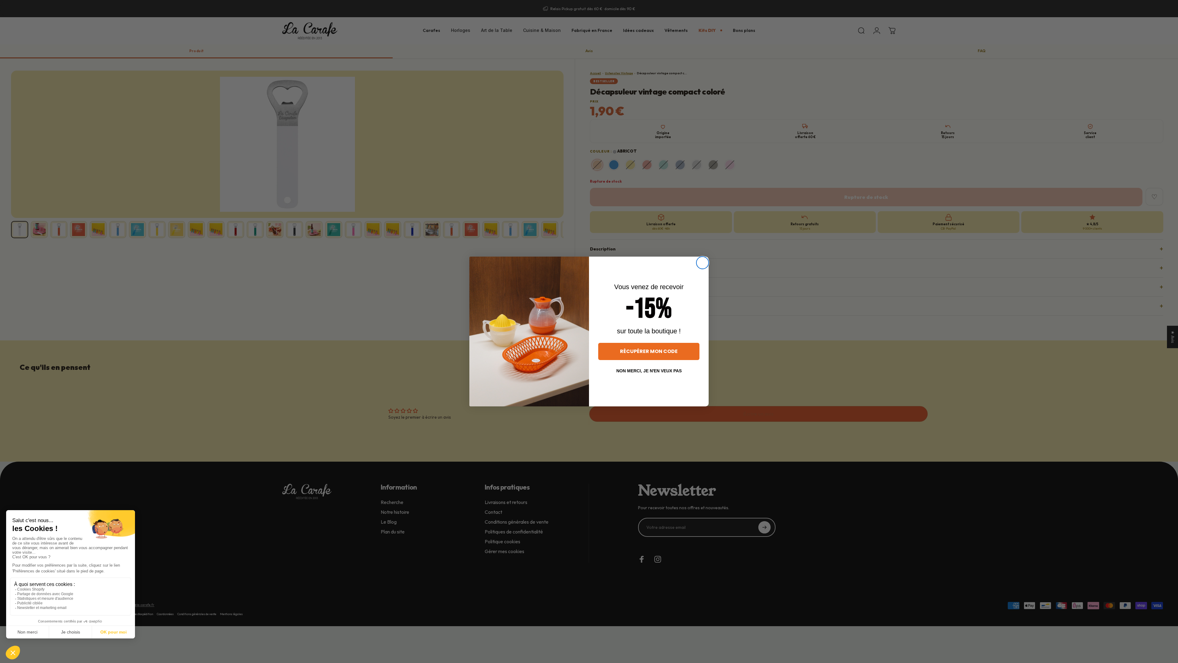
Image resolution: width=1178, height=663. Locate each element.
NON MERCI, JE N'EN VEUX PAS (649, 370)
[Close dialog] (702, 263)
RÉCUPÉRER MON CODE (649, 351)
